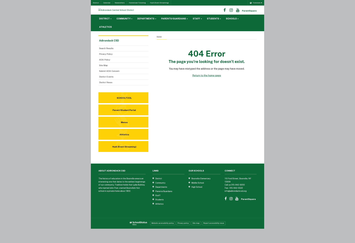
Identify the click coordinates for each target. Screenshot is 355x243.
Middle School (197, 183)
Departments (161, 187)
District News (105, 82)
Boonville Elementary (200, 178)
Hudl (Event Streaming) (159, 3)
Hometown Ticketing (137, 3)
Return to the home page (206, 75)
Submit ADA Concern (109, 71)
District (96, 3)
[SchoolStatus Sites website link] (138, 223)
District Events (106, 77)
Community (160, 183)
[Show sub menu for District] (111, 19)
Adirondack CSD (109, 40)
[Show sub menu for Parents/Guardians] (187, 19)
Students (159, 200)
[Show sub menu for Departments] (155, 19)
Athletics (159, 204)
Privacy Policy (105, 54)
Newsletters (120, 3)
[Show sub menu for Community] (131, 19)
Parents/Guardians (163, 191)
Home (159, 37)
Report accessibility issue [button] (213, 223)
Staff (157, 195)
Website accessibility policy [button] (162, 223)
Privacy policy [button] (183, 223)
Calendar (107, 3)
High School (196, 187)
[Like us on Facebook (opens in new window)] (224, 10)
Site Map (103, 65)
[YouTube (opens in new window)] (237, 10)
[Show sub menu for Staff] (201, 19)
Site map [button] (196, 223)
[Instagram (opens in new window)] (231, 10)
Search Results (106, 48)
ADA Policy (104, 59)
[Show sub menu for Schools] (238, 19)
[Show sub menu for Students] (220, 19)
